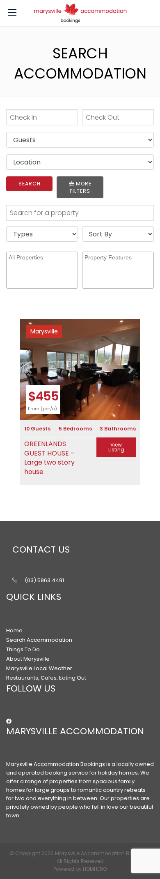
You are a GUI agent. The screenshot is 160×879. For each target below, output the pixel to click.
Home (14, 630)
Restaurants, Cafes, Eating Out (46, 678)
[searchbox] (43, 264)
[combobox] (42, 270)
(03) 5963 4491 (44, 580)
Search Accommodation (39, 640)
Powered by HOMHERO (80, 868)
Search (29, 183)
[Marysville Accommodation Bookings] (80, 13)
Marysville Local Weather (39, 668)
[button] (29, 369)
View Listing (116, 447)
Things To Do (23, 649)
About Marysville (28, 659)
